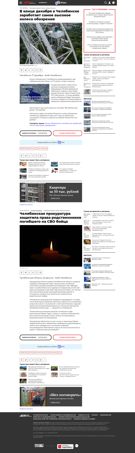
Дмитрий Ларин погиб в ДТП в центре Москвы (101, 258)
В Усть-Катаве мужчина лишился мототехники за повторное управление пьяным (100, 46)
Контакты (95, 415)
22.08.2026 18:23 (24, 210)
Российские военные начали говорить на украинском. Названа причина (102, 129)
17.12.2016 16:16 (24, 8)
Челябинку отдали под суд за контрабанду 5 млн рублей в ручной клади (37, 374)
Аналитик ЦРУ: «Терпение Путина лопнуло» (102, 284)
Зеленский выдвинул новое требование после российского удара (101, 279)
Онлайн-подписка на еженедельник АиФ (63, 415)
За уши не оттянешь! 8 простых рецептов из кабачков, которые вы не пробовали (103, 241)
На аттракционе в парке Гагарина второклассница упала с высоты (69, 163)
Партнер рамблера (50, 445)
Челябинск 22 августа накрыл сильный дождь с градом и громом (99, 22)
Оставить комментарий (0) (67, 133)
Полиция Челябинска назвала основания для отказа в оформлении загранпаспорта (99, 14)
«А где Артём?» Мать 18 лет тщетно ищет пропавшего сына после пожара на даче (103, 222)
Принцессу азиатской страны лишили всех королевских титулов (102, 121)
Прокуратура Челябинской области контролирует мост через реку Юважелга (38, 368)
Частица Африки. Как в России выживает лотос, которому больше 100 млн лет (103, 235)
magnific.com (24, 268)
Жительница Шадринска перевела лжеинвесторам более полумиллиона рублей (99, 38)
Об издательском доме (40, 415)
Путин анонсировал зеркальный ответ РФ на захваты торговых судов (103, 271)
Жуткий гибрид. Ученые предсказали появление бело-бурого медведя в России (103, 72)
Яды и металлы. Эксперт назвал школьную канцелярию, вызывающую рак (102, 228)
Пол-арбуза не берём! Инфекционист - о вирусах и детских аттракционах (68, 170)
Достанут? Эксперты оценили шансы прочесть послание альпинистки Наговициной (103, 248)
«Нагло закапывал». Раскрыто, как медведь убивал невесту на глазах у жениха (103, 65)
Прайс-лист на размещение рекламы (44, 417)
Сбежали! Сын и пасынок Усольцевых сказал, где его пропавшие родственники (103, 78)
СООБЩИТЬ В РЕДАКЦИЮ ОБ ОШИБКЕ (84, 419)
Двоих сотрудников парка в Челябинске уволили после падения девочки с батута (36, 164)
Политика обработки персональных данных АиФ (74, 417)
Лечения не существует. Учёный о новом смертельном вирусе (102, 90)
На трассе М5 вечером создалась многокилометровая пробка (38, 176)
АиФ (36, 65)
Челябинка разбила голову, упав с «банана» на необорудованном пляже (38, 170)
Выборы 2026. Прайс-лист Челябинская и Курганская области (52, 419)
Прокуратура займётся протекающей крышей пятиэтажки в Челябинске (36, 381)
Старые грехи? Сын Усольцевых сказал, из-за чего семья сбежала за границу (103, 215)
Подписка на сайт (83, 415)
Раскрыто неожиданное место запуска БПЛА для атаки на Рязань (102, 102)
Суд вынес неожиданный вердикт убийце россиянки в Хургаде (102, 265)
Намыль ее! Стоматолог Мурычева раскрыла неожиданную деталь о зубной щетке (102, 85)
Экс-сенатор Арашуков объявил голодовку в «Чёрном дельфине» (102, 108)
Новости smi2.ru (26, 205)
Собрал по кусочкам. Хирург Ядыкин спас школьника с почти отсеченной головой (103, 59)
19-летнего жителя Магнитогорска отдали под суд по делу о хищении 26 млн (69, 374)
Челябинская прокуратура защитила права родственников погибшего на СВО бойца (99, 30)
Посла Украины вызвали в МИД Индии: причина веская (101, 115)
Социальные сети (105, 415)
